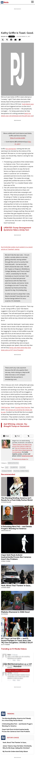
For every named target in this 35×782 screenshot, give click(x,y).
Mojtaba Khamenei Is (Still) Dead (15, 612)
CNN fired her (5, 407)
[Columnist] (7, 444)
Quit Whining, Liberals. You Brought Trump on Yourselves (16, 425)
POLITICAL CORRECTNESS (21, 471)
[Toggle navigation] (32, 2)
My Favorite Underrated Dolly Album (15, 751)
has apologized (11, 149)
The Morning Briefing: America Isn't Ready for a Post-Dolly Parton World (17, 499)
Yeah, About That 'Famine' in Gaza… (16, 585)
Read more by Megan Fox (21, 459)
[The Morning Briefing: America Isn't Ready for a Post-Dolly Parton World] (17, 486)
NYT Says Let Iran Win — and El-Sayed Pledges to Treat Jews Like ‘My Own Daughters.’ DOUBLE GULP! (17, 640)
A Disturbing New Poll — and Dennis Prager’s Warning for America (16, 527)
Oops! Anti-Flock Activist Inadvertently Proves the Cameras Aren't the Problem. (16, 557)
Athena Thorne (5, 561)
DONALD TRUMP (6, 471)
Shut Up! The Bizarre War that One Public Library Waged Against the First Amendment (22, 450)
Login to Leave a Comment (17, 670)
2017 (6, 467)
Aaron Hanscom (6, 530)
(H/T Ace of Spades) (16, 350)
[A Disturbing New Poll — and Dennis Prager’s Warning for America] (17, 515)
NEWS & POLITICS (13, 463)
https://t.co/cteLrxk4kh (17, 138)
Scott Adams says (28, 104)
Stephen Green (5, 587)
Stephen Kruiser (6, 502)
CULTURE (22, 467)
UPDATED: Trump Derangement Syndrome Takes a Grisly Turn (17, 229)
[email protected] (27, 456)
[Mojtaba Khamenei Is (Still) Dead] (17, 600)
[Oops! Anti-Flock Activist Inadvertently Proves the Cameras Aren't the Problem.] (17, 543)
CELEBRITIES (13, 467)
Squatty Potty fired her (22, 407)
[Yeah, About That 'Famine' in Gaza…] (17, 574)
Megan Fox (4, 36)
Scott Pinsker (5, 644)
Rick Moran (4, 614)
